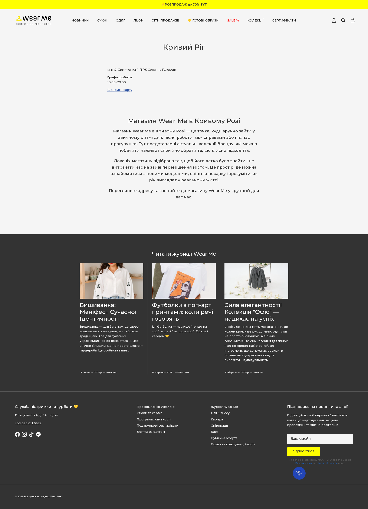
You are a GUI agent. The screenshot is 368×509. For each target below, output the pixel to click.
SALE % (233, 20)
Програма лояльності (154, 419)
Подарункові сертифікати (157, 425)
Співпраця (219, 425)
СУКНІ (102, 20)
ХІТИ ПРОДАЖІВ (165, 20)
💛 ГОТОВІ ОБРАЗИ (203, 20)
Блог (214, 432)
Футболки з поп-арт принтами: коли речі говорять (182, 311)
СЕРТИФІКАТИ (284, 20)
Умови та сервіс (149, 413)
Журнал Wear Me (224, 407)
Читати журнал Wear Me (184, 254)
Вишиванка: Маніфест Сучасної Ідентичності (108, 311)
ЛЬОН (139, 20)
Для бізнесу (220, 413)
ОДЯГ (120, 20)
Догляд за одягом (151, 432)
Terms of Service (328, 463)
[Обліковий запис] (333, 20)
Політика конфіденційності (233, 444)
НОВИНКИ (80, 20)
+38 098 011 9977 (28, 423)
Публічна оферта (224, 438)
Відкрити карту (119, 90)
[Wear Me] (34, 20)
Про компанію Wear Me (156, 407)
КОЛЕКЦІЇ (255, 20)
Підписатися (304, 451)
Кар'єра (217, 419)
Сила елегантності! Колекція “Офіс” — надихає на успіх (253, 311)
